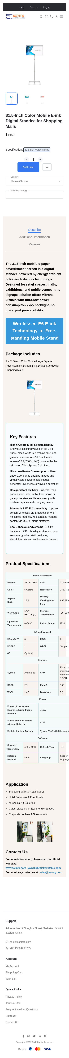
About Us (11, 1015)
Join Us (34, 7)
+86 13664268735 (20, 948)
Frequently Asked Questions (22, 1009)
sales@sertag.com (20, 942)
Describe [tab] (34, 229)
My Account (12, 966)
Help (22, 7)
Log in (46, 7)
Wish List (11, 978)
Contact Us (12, 1022)
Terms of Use (13, 1003)
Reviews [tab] (34, 244)
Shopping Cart (14, 972)
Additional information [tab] (34, 237)
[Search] (41, 16)
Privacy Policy (14, 996)
